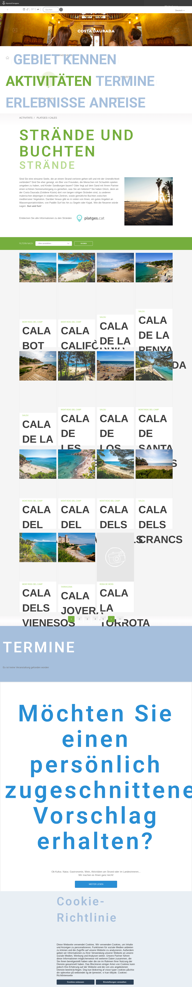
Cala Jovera (78, 601)
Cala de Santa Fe (155, 439)
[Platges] (148, 201)
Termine (125, 81)
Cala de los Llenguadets (117, 439)
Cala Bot (36, 336)
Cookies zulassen (75, 982)
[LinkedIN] (24, 9)
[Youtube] (15, 9)
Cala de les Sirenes (78, 439)
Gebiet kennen (65, 59)
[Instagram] (20, 9)
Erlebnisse (45, 103)
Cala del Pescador (39, 522)
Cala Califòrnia (78, 336)
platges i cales (47, 117)
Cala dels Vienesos (39, 606)
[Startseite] (96, 29)
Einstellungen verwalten (114, 982)
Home (7, 57)
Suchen (84, 243)
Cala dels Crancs (155, 522)
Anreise (117, 103)
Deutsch (179, 10)
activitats (25, 117)
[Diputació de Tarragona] (96, 3)
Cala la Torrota (117, 606)
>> (120, 619)
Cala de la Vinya (37, 437)
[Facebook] (11, 9)
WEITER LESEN (96, 884)
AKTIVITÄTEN (49, 81)
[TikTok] (27, 9)
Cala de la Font (115, 339)
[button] (14, 29)
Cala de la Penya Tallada (155, 340)
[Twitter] (7, 9)
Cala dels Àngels (117, 522)
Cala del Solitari (78, 522)
